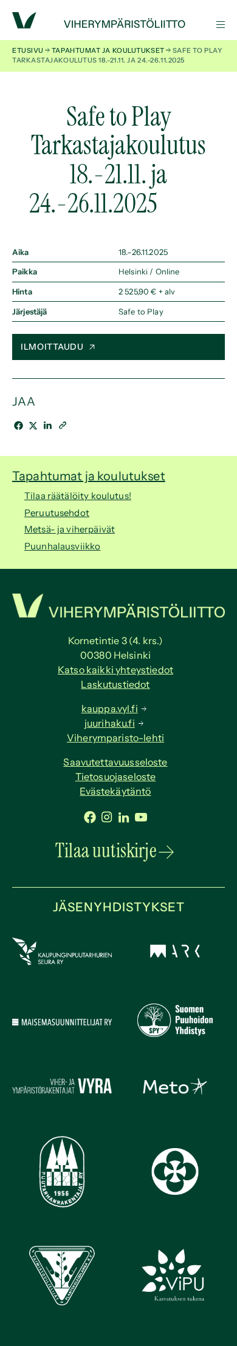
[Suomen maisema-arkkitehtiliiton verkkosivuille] (175, 954)
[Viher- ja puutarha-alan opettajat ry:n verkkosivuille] (175, 1299)
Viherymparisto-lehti (115, 738)
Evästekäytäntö (115, 791)
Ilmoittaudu (52, 346)
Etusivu (28, 50)
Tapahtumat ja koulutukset (108, 50)
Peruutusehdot (56, 512)
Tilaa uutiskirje (105, 850)
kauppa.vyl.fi (109, 708)
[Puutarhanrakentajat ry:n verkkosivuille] (62, 1204)
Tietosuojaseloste (115, 776)
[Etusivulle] (118, 24)
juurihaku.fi (109, 723)
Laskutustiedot (115, 684)
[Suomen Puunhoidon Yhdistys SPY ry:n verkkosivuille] (175, 1033)
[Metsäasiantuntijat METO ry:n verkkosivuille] (175, 1091)
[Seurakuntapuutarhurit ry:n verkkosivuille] (175, 1191)
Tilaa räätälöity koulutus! (77, 495)
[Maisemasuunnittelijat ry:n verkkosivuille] (62, 1022)
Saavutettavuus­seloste (115, 762)
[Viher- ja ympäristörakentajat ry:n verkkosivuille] (62, 1094)
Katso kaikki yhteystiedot (115, 670)
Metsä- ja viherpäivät (69, 529)
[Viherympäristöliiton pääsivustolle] (24, 25)
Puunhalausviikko (62, 546)
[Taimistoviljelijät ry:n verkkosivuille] (62, 1302)
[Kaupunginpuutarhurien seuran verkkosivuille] (62, 962)
